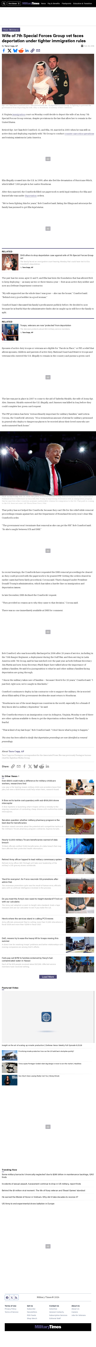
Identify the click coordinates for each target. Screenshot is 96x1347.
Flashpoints (66, 3)
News (43, 3)
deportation (31, 195)
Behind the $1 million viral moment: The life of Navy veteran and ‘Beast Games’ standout (43, 1190)
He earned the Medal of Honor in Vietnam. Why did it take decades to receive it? (40, 1196)
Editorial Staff (54, 1318)
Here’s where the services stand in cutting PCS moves (27, 918)
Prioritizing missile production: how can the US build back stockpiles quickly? (46, 1051)
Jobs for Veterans (79, 1315)
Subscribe (31, 1308)
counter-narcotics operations (79, 133)
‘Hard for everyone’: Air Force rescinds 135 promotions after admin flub (30, 880)
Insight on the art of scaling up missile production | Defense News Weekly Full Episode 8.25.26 (42, 1045)
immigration (19, 114)
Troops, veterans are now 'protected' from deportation (45, 325)
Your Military (11, 29)
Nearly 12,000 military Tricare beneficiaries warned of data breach (30, 841)
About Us (75, 1308)
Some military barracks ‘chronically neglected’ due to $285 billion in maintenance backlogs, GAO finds (48, 1176)
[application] (48, 1017)
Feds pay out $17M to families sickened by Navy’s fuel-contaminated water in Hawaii (27, 959)
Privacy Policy (10, 1308)
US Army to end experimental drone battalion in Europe (28, 1203)
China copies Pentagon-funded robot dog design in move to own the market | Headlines (49, 1063)
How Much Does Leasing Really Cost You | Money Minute (38, 1076)
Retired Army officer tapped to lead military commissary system (32, 859)
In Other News (9, 776)
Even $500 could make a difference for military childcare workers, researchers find (29, 782)
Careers (75, 1312)
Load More (48, 976)
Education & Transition (82, 3)
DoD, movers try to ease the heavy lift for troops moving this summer (30, 939)
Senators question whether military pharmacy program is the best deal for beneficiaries (31, 821)
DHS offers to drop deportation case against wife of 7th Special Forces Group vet (56, 256)
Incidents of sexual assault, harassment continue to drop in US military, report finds (41, 1183)
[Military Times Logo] (30, 3)
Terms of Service (11, 1312)
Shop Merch (32, 1318)
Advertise (53, 1308)
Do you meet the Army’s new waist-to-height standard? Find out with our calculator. (32, 900)
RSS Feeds (31, 1315)
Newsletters (32, 1312)
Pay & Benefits (54, 3)
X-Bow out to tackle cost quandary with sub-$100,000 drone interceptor (30, 802)
